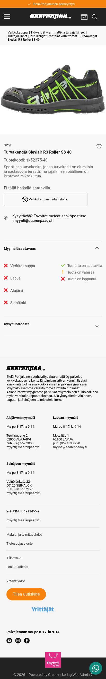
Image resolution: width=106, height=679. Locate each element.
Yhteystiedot (15, 581)
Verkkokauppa (18, 32)
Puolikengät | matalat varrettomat (53, 36)
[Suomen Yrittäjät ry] (43, 602)
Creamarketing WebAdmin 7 (70, 675)
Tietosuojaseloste (19, 543)
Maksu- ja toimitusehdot (24, 534)
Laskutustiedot (17, 567)
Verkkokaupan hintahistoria (47, 199)
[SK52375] (53, 89)
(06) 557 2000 (23, 443)
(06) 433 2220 (70, 443)
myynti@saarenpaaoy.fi (23, 447)
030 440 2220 (23, 489)
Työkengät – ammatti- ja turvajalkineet (58, 32)
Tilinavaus (13, 558)
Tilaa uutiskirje (26, 594)
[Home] (50, 17)
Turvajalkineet (17, 36)
